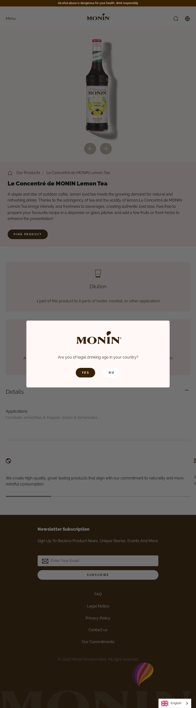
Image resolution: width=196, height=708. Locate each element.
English (176, 703)
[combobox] (174, 703)
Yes (85, 372)
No (111, 372)
